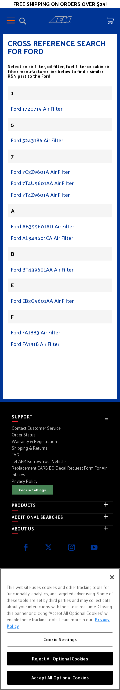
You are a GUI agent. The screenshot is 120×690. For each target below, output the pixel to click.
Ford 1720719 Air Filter (36, 108)
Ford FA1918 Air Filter (35, 344)
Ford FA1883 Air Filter (35, 332)
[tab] (62, 416)
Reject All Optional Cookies (60, 658)
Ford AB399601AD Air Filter (42, 226)
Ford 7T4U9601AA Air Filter (42, 183)
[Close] (112, 577)
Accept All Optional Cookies (60, 677)
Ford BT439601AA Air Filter (42, 269)
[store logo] (60, 20)
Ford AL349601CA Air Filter (42, 238)
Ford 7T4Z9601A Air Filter (40, 194)
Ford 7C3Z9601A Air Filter (40, 171)
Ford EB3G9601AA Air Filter (42, 300)
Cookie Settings (32, 490)
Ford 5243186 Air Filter (37, 140)
